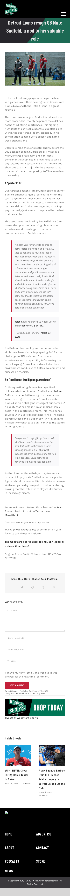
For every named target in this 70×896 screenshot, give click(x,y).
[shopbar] (35, 700)
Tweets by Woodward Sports (21, 717)
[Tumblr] (43, 587)
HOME (9, 834)
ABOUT (9, 847)
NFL (29, 693)
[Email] (54, 587)
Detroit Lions (21, 693)
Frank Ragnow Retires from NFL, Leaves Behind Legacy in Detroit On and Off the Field (52, 779)
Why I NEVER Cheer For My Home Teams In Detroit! (16, 775)
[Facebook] (11, 587)
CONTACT (42, 847)
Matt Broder (12, 691)
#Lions (18, 321)
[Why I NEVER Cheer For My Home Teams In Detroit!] (18, 755)
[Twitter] (22, 587)
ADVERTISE (44, 834)
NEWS (9, 871)
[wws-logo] (11, 4)
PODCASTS (12, 861)
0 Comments (25, 783)
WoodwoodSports (25, 529)
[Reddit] (32, 587)
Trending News (38, 693)
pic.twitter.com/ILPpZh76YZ (29, 325)
